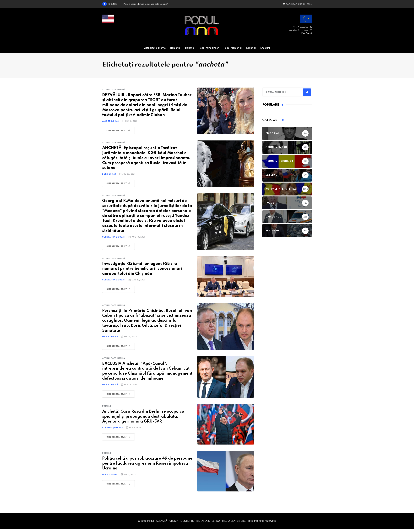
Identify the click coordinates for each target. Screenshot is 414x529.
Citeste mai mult (116, 130)
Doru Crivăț (109, 174)
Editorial (251, 47)
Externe (189, 47)
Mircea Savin (109, 474)
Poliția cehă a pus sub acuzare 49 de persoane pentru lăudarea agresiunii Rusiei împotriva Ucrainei (147, 464)
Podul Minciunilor (209, 47)
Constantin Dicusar (113, 237)
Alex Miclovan (110, 121)
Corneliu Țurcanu (112, 427)
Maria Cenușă (110, 337)
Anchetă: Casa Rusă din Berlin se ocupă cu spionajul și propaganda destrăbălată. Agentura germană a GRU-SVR (143, 417)
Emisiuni (265, 47)
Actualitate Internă (155, 47)
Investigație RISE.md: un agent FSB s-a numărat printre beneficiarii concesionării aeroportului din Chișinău (143, 269)
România (175, 47)
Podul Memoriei (232, 47)
